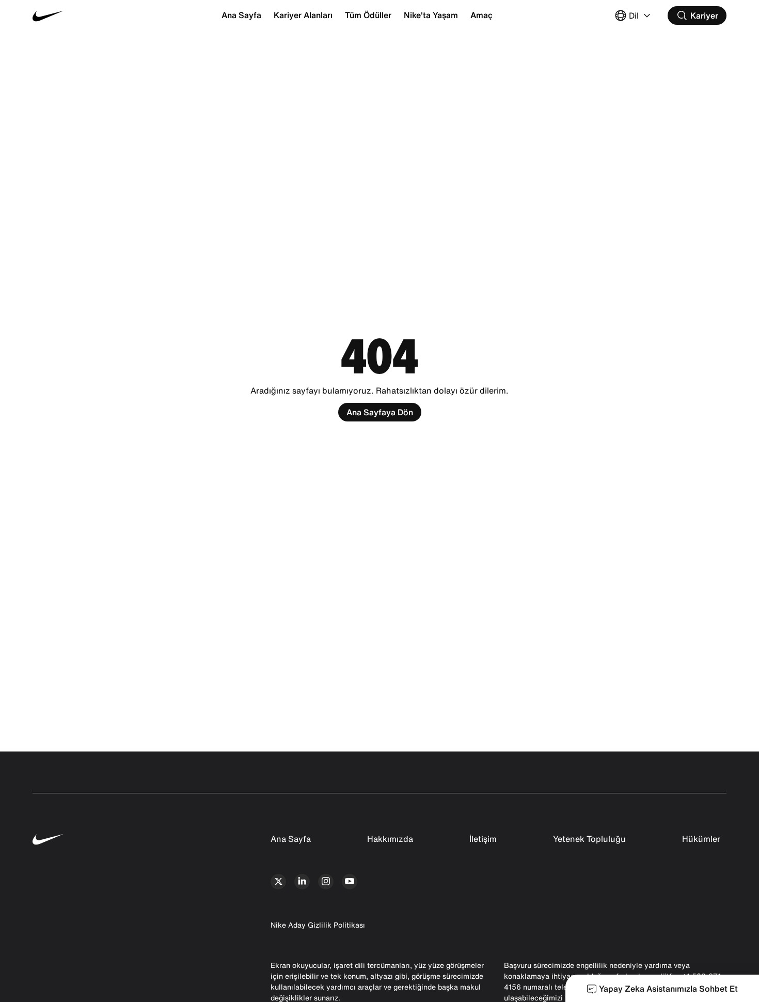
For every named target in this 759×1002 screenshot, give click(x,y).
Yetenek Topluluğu (589, 839)
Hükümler (701, 839)
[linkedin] (302, 881)
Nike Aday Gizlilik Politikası (318, 924)
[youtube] (349, 881)
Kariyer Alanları (303, 15)
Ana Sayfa (241, 15)
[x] (278, 881)
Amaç (481, 15)
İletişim (483, 839)
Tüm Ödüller (368, 15)
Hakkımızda (390, 839)
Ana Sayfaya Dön (379, 412)
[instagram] (326, 881)
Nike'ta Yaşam (431, 15)
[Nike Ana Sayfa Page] (90, 15)
